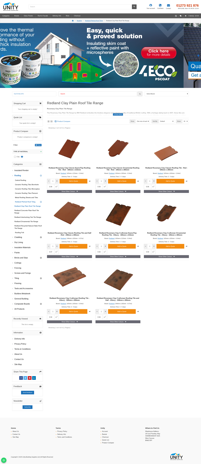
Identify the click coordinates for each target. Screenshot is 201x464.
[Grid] (48, 121)
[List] (51, 121)
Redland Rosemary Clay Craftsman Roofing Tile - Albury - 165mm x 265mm (69, 299)
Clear (39, 145)
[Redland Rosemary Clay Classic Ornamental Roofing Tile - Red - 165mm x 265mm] (118, 148)
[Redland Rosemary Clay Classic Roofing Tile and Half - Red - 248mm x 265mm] (69, 213)
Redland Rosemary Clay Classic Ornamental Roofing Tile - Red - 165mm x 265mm (117, 169)
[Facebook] (21, 378)
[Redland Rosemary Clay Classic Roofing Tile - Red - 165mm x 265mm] (166, 148)
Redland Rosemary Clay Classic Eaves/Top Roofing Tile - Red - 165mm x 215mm (69, 169)
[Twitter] (25, 378)
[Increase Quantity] (57, 181)
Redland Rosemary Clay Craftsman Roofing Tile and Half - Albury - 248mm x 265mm (118, 299)
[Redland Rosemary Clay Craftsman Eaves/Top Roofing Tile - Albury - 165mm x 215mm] (118, 213)
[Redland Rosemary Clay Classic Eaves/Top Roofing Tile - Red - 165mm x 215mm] (69, 148)
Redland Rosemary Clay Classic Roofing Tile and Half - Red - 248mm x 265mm (69, 234)
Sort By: (155, 121)
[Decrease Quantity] (48, 181)
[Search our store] (134, 6)
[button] (3, 55)
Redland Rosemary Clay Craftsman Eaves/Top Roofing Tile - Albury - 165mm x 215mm (118, 234)
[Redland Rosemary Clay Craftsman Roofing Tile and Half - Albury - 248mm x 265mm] (118, 279)
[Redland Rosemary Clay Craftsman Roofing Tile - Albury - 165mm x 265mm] (69, 279)
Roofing (79, 21)
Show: (179, 121)
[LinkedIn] (34, 378)
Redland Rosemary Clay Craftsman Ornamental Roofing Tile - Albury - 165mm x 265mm (166, 234)
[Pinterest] (30, 378)
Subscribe (27, 407)
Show (132, 121)
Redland (63, 173)
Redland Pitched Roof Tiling (94, 21)
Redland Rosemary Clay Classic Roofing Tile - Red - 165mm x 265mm (166, 169)
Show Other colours (68, 191)
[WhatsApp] (3, 460)
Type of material (20, 152)
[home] (73, 20)
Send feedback (27, 392)
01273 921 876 (19, 94)
